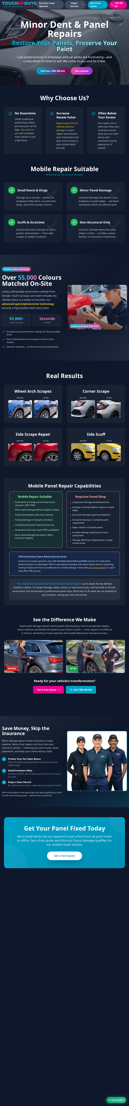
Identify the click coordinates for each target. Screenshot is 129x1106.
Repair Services (74, 5)
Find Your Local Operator (46, 5)
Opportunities (117, 1100)
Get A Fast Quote (95, 5)
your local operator (97, 567)
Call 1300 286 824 (82, 689)
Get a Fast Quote (46, 689)
